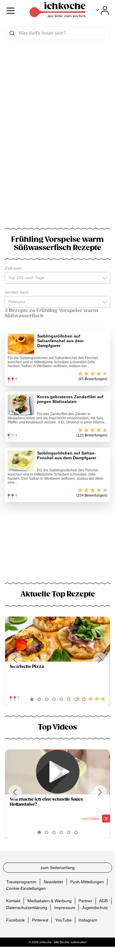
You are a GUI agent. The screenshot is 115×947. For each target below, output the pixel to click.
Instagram (87, 920)
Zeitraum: (14, 268)
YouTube (63, 920)
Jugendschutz (95, 907)
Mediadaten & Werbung (49, 901)
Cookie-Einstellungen (26, 889)
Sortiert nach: (17, 292)
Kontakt (13, 901)
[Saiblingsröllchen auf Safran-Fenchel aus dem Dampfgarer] (21, 461)
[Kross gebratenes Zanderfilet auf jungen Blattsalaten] (21, 404)
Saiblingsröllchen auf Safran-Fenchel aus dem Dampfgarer (66, 455)
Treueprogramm (21, 881)
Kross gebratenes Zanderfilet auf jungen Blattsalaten (70, 399)
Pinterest (40, 920)
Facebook (15, 920)
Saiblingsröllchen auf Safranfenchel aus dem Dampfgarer (60, 341)
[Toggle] (102, 10)
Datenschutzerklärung (26, 907)
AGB (103, 901)
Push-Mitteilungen (87, 881)
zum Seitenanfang (58, 867)
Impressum (64, 907)
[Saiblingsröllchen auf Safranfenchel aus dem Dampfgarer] (21, 344)
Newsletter (53, 881)
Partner (85, 901)
